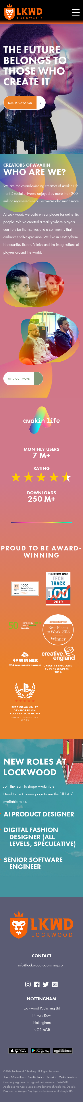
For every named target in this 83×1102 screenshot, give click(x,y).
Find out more (19, 378)
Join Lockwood (20, 103)
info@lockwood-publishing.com (41, 965)
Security (51, 1077)
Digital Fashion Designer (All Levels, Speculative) (40, 837)
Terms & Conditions (14, 1077)
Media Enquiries (68, 1077)
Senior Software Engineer (33, 863)
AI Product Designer (39, 814)
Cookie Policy (36, 1077)
